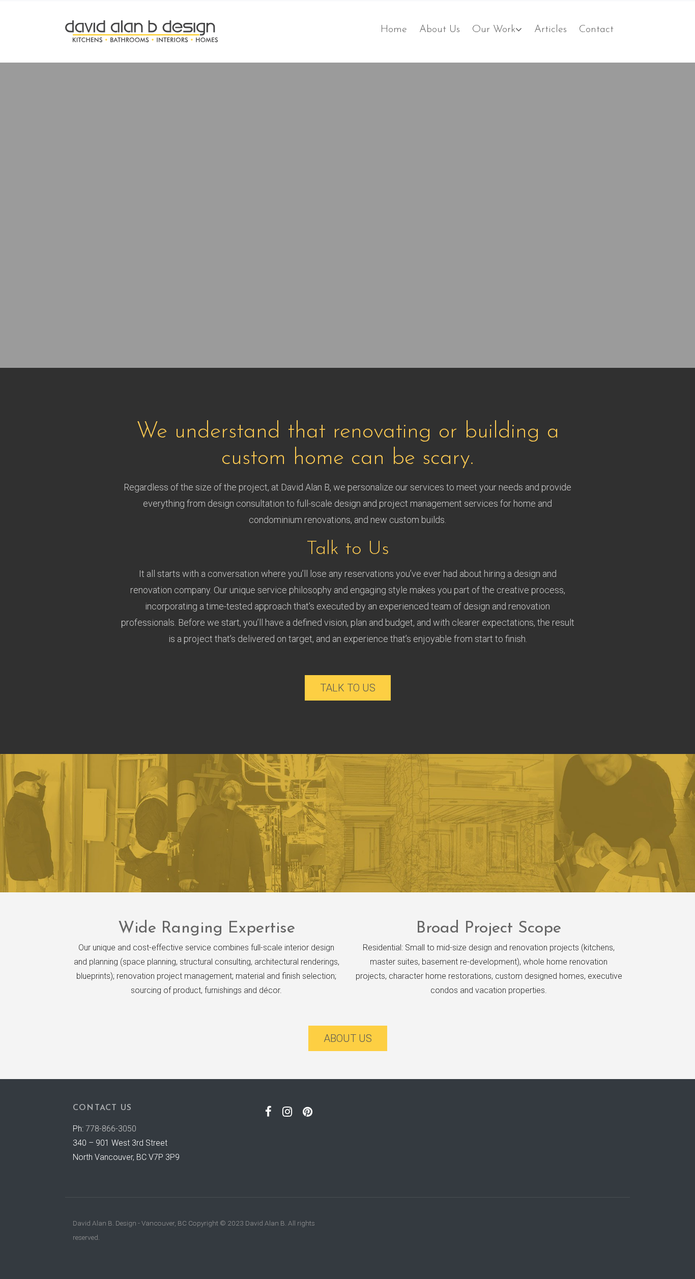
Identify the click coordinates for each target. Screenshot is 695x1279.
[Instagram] (287, 1111)
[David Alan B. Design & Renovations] (141, 31)
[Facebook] (268, 1111)
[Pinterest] (308, 1111)
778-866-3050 (110, 1128)
